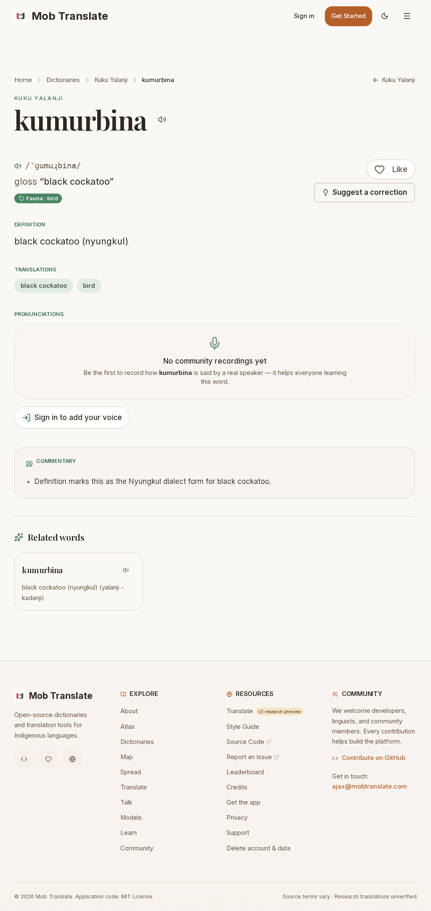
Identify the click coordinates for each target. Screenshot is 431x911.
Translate (133, 787)
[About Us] (72, 759)
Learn (128, 833)
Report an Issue (249, 757)
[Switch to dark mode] (384, 16)
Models (131, 817)
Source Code (245, 742)
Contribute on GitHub (373, 758)
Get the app (243, 802)
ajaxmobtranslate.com (369, 786)
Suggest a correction (370, 192)
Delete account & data (258, 848)
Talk (126, 802)
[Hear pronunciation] (162, 119)
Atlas (127, 726)
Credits (236, 787)
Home (23, 80)
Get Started (348, 16)
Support (237, 833)
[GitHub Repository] (24, 759)
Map (126, 757)
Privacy (236, 817)
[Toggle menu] (407, 16)
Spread (130, 772)
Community (136, 848)
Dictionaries (63, 80)
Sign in (304, 16)
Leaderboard (245, 772)
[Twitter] (48, 759)
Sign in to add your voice (78, 417)
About (129, 711)
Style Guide (242, 726)
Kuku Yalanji (111, 80)
